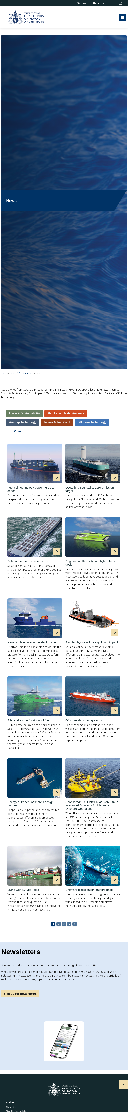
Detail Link (35, 474)
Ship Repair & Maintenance (66, 413)
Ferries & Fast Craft (57, 422)
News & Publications (21, 373)
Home (4, 373)
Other (18, 431)
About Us (11, 1107)
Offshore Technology (92, 422)
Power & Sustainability (24, 413)
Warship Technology (22, 422)
